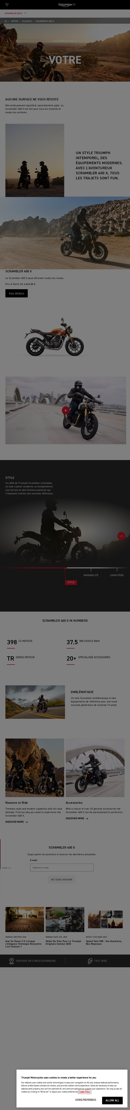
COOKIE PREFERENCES (85, 1100)
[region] (71, 1088)
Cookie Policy (84, 1092)
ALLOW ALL (112, 1100)
